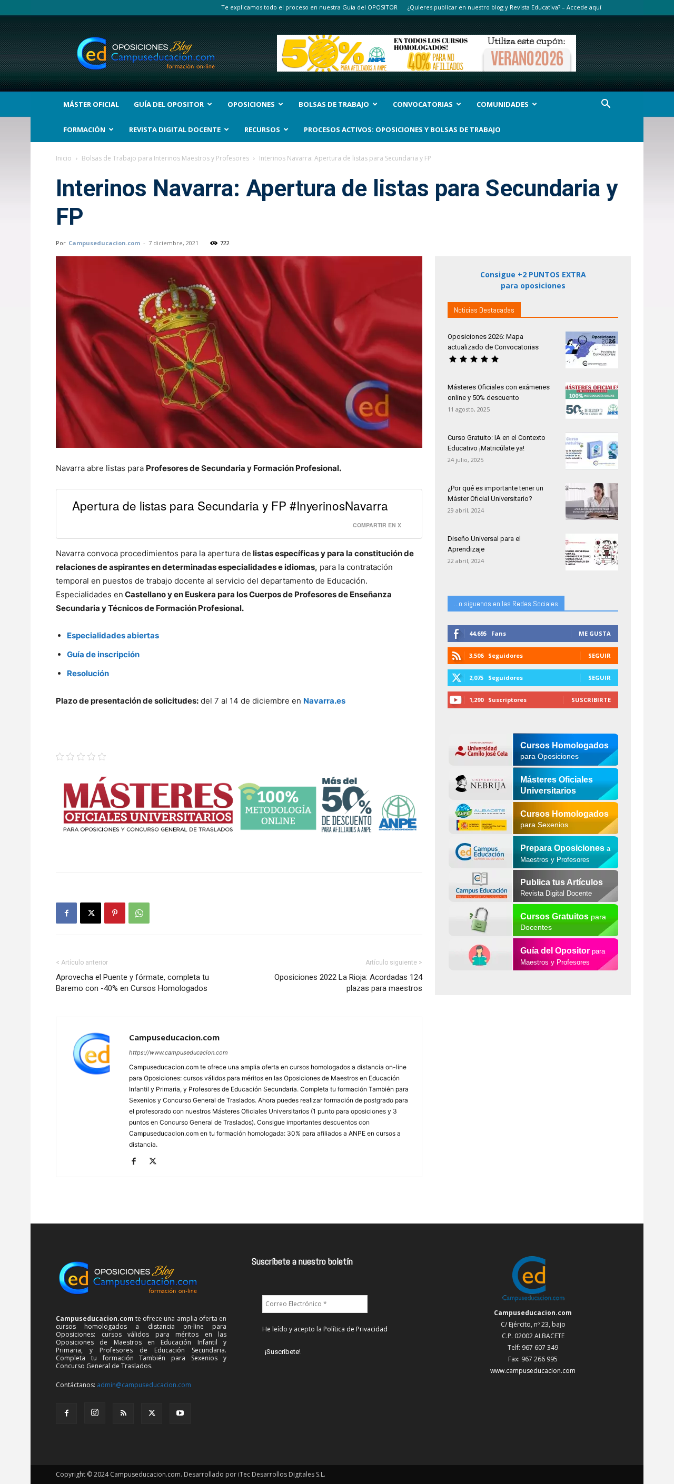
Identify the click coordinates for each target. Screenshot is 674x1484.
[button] (605, 105)
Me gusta (595, 633)
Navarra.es (325, 701)
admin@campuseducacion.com (144, 1384)
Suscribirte (591, 700)
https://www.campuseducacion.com (178, 1052)
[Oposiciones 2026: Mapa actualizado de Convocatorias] (592, 350)
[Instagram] (94, 1412)
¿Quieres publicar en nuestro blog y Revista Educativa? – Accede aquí (504, 7)
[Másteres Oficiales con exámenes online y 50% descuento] (592, 400)
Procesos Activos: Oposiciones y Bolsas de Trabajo (402, 129)
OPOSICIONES (251, 104)
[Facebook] (66, 913)
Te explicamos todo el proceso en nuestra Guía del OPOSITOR (309, 7)
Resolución (88, 673)
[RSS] (123, 1413)
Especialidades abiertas (113, 635)
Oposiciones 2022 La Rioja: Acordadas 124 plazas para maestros (348, 982)
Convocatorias (423, 104)
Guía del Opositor (169, 104)
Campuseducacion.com (104, 243)
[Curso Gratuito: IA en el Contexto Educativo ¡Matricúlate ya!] (592, 451)
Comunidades (503, 104)
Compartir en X (377, 525)
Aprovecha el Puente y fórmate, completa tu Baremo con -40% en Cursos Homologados (132, 982)
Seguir (599, 655)
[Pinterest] (114, 913)
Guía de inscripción (103, 654)
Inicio (64, 158)
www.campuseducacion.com (533, 1370)
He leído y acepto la (325, 1329)
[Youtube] (180, 1413)
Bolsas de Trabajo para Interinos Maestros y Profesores (165, 158)
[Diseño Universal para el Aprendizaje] (592, 552)
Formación (84, 129)
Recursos (262, 129)
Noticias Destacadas (484, 310)
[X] (90, 913)
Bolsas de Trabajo (334, 104)
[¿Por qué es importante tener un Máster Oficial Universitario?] (592, 501)
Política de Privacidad (355, 1329)
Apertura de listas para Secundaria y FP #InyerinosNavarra (230, 505)
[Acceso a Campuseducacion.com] (533, 1301)
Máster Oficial (91, 104)
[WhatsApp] (139, 913)
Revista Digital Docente (175, 129)
